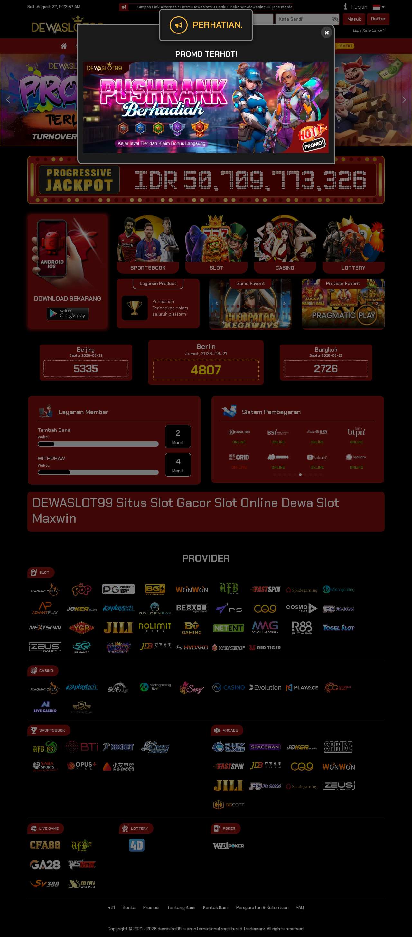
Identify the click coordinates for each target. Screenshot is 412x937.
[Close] (326, 32)
